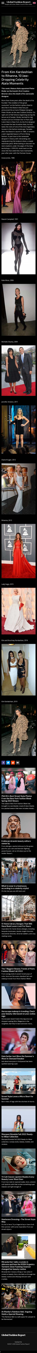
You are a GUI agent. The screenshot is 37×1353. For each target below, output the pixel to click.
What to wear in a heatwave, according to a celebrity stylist (15, 887)
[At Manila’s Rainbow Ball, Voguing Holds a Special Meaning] (18, 1296)
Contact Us (18, 1342)
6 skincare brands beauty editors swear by (16, 842)
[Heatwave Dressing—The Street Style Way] (18, 1204)
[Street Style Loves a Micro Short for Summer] (18, 1081)
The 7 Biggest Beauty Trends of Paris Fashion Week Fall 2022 (18, 969)
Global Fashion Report (18, 2)
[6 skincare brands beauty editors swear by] (18, 826)
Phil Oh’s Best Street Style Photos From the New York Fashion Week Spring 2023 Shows (16, 798)
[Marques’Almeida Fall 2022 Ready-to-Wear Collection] (18, 1119)
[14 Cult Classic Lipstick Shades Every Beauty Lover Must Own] (18, 1161)
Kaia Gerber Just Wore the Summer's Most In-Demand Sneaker (17, 1057)
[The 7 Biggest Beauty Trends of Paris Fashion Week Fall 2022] (18, 953)
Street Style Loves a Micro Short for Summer (17, 1097)
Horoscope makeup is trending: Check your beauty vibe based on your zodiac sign (18, 1013)
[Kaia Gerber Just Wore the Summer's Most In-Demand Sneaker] (18, 1041)
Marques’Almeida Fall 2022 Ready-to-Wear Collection (17, 1135)
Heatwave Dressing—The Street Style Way (18, 1220)
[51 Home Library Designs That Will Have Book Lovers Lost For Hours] (18, 908)
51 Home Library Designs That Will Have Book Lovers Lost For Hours (16, 924)
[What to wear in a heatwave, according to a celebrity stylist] (18, 871)
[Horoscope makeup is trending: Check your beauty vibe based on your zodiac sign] (18, 996)
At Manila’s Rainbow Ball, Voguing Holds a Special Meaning (16, 1312)
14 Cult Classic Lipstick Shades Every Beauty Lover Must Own (17, 1178)
